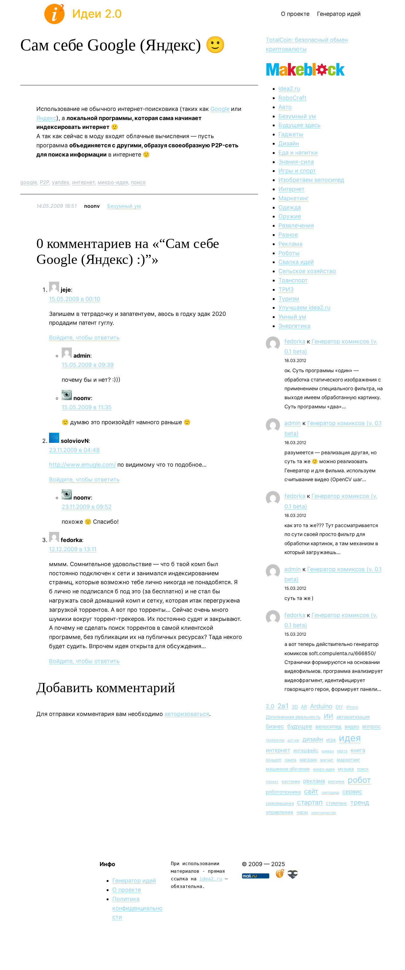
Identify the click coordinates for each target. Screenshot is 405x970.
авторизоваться (187, 714)
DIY (339, 706)
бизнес (275, 726)
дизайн (312, 739)
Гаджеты (290, 134)
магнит (326, 759)
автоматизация (353, 716)
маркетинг (348, 759)
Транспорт (293, 280)
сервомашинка (280, 803)
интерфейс (305, 750)
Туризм (288, 298)
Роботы (289, 253)
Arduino (321, 706)
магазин (308, 759)
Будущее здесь (299, 125)
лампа (290, 759)
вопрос (371, 726)
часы (302, 812)
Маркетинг (293, 198)
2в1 (283, 706)
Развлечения (296, 225)
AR (304, 706)
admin (292, 423)
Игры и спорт (297, 170)
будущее (299, 726)
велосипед (328, 727)
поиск (138, 182)
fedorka (294, 341)
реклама (314, 781)
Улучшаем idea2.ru (304, 307)
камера (327, 751)
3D (295, 706)
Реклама (290, 243)
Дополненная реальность (293, 716)
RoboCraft (292, 97)
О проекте (126, 889)
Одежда (289, 207)
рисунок (336, 781)
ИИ (328, 716)
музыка (346, 768)
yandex (60, 182)
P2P (44, 182)
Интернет (291, 189)
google (28, 182)
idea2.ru (289, 88)
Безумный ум (124, 206)
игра (331, 739)
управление (279, 812)
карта (342, 751)
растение (291, 781)
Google (220, 108)
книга (358, 750)
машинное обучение (288, 768)
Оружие (289, 216)
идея (350, 737)
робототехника (283, 792)
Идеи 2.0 (97, 14)
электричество (323, 813)
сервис (352, 791)
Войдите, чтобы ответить (84, 337)
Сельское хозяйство (307, 271)
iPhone (352, 707)
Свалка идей (296, 261)
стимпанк (336, 803)
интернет (83, 182)
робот (359, 780)
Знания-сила (296, 161)
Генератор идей (134, 880)
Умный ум (292, 316)
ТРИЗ (286, 289)
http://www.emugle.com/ (82, 464)
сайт (311, 791)
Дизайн (288, 143)
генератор (275, 740)
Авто (285, 107)
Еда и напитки (298, 152)
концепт (274, 759)
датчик (293, 740)
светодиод (330, 792)
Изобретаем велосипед (311, 179)
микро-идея (113, 182)
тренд (359, 802)
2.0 (270, 706)
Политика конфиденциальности (137, 908)
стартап (310, 802)
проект (272, 781)
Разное (288, 234)
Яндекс (46, 118)
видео (352, 727)
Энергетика (294, 325)
